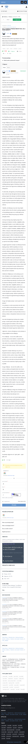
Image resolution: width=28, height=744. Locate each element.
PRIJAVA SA (5, 470)
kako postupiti (11, 680)
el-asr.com (16, 665)
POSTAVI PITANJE (23, 11)
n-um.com (4, 659)
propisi (22, 685)
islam (5, 680)
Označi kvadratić (6, 492)
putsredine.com (5, 667)
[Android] (25, 2)
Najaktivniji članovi (6, 531)
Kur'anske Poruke (19, 639)
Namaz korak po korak (20, 713)
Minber (6, 640)
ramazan (5, 687)
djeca (16, 676)
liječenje (11, 682)
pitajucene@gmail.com (8, 708)
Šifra (3, 487)
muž (17, 682)
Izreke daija (5, 583)
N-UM (20, 714)
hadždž (10, 678)
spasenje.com (5, 662)
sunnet (16, 687)
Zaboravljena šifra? (22, 501)
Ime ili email (5, 481)
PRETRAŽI (4, 11)
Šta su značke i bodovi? (7, 528)
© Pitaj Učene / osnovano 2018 (14, 742)
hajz (16, 678)
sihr (11, 687)
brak (10, 676)
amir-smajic (17, 664)
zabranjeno (6, 689)
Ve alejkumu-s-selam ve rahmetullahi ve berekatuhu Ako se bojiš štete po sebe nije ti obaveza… (13, 620)
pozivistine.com (18, 660)
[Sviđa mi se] (2, 51)
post (11, 685)
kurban (5, 682)
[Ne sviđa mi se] (6, 51)
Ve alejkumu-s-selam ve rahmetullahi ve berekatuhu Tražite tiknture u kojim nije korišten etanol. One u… (13, 606)
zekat (12, 689)
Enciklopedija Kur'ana (13, 659)
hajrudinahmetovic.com (7, 664)
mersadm (4, 597)
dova (21, 676)
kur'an (19, 680)
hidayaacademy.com (8, 665)
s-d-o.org (22, 667)
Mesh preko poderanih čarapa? (12, 60)
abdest (4, 48)
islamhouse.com (10, 660)
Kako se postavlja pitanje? (8, 522)
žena (22, 689)
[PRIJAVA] (26, 7)
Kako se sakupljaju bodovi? (8, 525)
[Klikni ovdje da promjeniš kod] (16, 494)
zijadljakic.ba (13, 662)
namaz (5, 685)
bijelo (8, 48)
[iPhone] (22, 2)
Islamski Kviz (12, 637)
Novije (8, 67)
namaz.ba (4, 668)
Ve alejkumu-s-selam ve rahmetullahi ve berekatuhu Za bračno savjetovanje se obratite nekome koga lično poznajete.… (13, 599)
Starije (4, 67)
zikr (17, 689)
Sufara (7, 639)
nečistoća (15, 48)
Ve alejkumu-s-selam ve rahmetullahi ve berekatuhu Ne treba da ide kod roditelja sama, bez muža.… (13, 627)
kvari (11, 48)
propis (16, 685)
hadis (5, 678)
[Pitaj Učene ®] (6, 6)
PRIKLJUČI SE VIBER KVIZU (8, 565)
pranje (20, 48)
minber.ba (23, 664)
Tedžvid (12, 639)
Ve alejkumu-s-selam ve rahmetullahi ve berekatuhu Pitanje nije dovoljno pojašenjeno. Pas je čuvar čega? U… (12, 613)
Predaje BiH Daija (15, 667)
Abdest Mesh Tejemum (11, 27)
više (3, 590)
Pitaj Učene (5, 637)
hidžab (21, 678)
